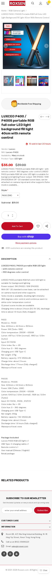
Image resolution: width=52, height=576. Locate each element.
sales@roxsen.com (20, 546)
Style (4, 190)
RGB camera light (17, 10)
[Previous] (5, 46)
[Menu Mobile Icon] (3, 3)
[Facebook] (4, 554)
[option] (26, 46)
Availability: (6, 155)
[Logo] (17, 3)
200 (8, 248)
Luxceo (12, 149)
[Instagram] (10, 554)
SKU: (3, 152)
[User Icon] (40, 3)
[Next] (46, 46)
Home (4, 10)
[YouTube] (16, 554)
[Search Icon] (32, 3)
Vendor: (4, 149)
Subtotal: (6, 202)
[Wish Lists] (38, 226)
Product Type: (7, 158)
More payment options (26, 243)
